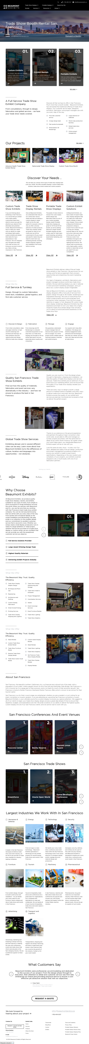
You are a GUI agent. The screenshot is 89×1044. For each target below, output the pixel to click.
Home (27, 1024)
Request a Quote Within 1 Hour (15, 1026)
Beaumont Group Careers (71, 1034)
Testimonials (48, 1022)
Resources (46, 8)
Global (56, 8)
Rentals (27, 8)
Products (28, 1028)
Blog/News (48, 1024)
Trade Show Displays (31, 5)
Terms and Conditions (70, 1022)
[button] (73, 89)
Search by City (61, 5)
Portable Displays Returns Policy (73, 1029)
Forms (27, 1033)
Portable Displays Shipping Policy (73, 1031)
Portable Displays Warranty (71, 1027)
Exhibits (47, 1029)
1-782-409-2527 (67, 2)
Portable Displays (47, 5)
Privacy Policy (68, 1024)
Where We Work (30, 1031)
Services (35, 8)
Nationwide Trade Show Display (43, 166)
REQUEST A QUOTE (44, 998)
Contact (47, 1027)
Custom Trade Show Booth (68, 166)
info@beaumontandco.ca (81, 2)
